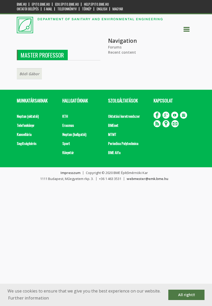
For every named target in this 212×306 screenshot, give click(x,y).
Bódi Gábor (29, 73)
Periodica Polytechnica (123, 143)
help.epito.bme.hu (96, 4)
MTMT (112, 134)
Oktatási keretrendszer (124, 116)
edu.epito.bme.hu (67, 4)
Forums (115, 47)
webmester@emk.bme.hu (147, 178)
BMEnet (113, 125)
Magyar (117, 9)
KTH (65, 116)
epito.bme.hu (41, 4)
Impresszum (70, 172)
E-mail (48, 9)
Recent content (122, 52)
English (102, 9)
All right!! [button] (186, 294)
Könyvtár (68, 152)
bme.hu (22, 4)
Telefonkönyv (67, 9)
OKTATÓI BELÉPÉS (28, 9)
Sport (66, 143)
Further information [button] (28, 298)
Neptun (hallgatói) (74, 134)
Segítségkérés (26, 143)
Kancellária (24, 134)
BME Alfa (114, 152)
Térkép (87, 9)
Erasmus (68, 125)
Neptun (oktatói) (28, 116)
